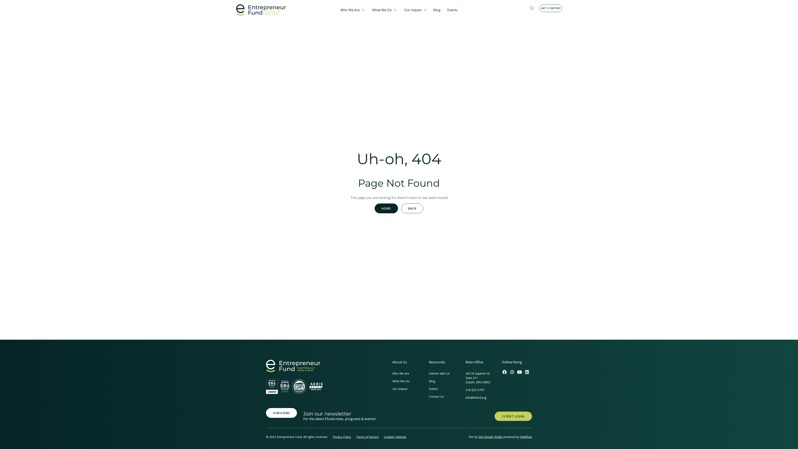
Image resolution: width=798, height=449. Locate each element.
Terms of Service (367, 437)
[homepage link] (293, 366)
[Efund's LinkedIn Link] (527, 372)
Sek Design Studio (490, 437)
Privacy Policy (342, 437)
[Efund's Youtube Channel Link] (519, 372)
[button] (352, 10)
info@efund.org (476, 398)
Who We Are (350, 10)
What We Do (382, 10)
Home (386, 208)
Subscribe (281, 413)
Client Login (513, 416)
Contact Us (436, 396)
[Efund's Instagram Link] (512, 372)
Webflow (526, 437)
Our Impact (413, 10)
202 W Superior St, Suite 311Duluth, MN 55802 (478, 377)
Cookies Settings (395, 437)
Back (412, 208)
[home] (284, 10)
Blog (437, 10)
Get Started (550, 8)
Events (452, 10)
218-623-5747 (475, 390)
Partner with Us (439, 373)
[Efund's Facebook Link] (504, 372)
